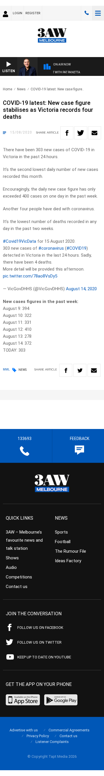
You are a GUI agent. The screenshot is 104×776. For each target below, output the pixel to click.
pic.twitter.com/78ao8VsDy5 (30, 276)
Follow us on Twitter (39, 642)
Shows (12, 557)
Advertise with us (24, 730)
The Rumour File (70, 551)
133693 (86, 13)
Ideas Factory (68, 560)
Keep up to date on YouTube (44, 657)
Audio (11, 567)
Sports (61, 532)
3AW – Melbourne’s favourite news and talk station (24, 540)
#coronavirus (51, 248)
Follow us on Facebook (40, 627)
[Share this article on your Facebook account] (66, 132)
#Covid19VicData (19, 241)
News (21, 89)
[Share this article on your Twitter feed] (80, 132)
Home (7, 89)
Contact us (16, 586)
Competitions (19, 577)
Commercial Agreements (69, 730)
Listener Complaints (52, 742)
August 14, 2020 (81, 288)
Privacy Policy (38, 736)
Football (62, 541)
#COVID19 (76, 248)
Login (17, 13)
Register (32, 13)
